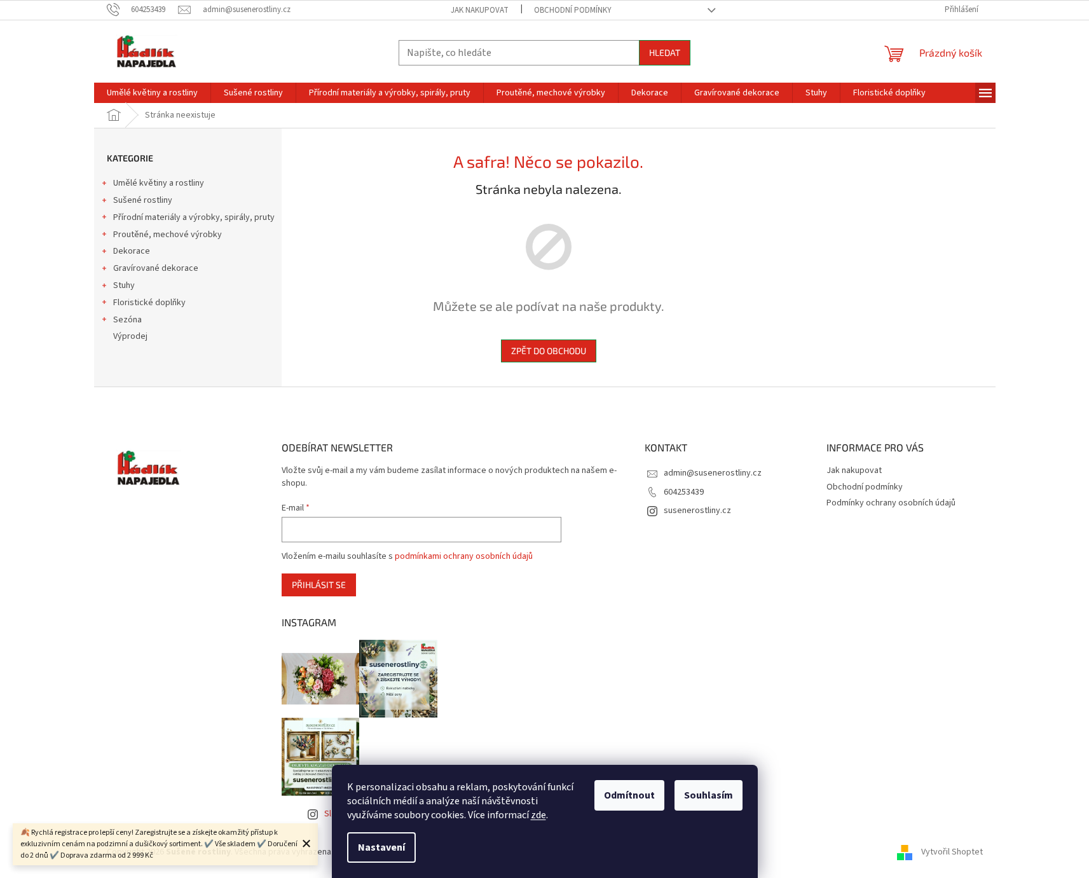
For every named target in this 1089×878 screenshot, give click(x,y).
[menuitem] (152, 93)
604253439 (684, 492)
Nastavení (381, 847)
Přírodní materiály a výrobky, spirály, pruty (194, 217)
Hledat (664, 52)
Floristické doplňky (149, 302)
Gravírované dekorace (155, 268)
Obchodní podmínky (573, 10)
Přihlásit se (319, 584)
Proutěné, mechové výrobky (167, 234)
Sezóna (127, 319)
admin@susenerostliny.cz (713, 473)
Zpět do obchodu (548, 350)
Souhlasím (708, 795)
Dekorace (131, 251)
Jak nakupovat (480, 10)
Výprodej (130, 336)
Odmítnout (629, 795)
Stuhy (124, 285)
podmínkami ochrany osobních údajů (464, 556)
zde (538, 815)
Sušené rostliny (142, 200)
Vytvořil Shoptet (952, 852)
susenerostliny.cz (697, 510)
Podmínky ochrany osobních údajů (890, 503)
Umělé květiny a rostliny (158, 183)
